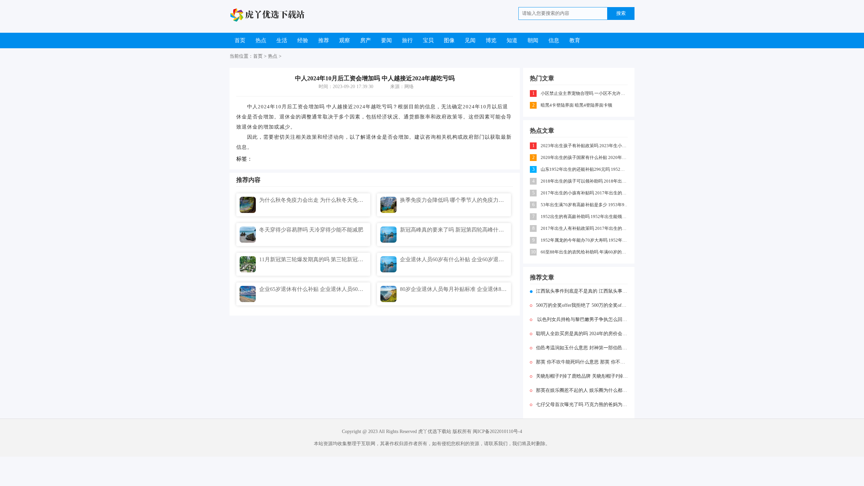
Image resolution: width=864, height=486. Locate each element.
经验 (302, 40)
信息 (553, 40)
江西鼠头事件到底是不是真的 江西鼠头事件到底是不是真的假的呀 (582, 291)
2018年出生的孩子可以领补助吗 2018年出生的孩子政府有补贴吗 (585, 181)
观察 (344, 40)
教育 (574, 40)
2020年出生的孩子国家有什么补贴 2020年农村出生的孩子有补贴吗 (585, 157)
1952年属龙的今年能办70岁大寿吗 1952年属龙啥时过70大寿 (585, 240)
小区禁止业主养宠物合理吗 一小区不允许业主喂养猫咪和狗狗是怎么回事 (585, 93)
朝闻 (533, 40)
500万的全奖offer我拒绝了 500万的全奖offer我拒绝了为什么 (582, 305)
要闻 (386, 40)
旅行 (407, 40)
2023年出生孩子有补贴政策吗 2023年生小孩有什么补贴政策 (585, 145)
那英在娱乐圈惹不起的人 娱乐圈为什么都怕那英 (582, 390)
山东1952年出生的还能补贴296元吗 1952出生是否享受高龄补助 (585, 169)
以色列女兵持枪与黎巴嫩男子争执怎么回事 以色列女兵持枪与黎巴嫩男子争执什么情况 (582, 319)
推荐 (323, 40)
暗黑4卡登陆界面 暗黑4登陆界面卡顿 (576, 105)
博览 (491, 40)
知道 (512, 40)
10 (533, 251)
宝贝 (428, 40)
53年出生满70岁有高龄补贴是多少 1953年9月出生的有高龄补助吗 (585, 204)
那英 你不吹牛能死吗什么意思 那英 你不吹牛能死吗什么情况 (582, 361)
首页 (240, 40)
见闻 (470, 40)
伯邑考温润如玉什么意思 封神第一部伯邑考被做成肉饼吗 (582, 347)
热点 (260, 40)
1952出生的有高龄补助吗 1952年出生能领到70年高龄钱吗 (585, 216)
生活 (281, 40)
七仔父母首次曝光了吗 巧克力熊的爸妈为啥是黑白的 (582, 404)
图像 (449, 40)
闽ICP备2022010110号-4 (497, 431)
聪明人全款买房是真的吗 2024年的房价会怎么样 (582, 333)
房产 (365, 40)
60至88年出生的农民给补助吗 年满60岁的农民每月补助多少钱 (585, 251)
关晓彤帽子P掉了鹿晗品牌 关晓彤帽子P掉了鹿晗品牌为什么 (582, 376)
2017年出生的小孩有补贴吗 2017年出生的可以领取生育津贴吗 (585, 192)
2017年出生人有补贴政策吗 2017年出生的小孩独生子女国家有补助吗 (585, 228)
